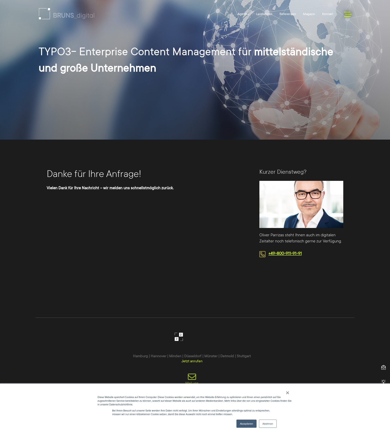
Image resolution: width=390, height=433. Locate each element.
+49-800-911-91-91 (285, 253)
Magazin (309, 14)
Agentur (243, 14)
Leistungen (264, 14)
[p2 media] (66, 13)
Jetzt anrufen (192, 361)
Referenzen (288, 14)
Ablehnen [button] (267, 423)
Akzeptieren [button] (246, 423)
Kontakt (327, 14)
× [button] (287, 391)
